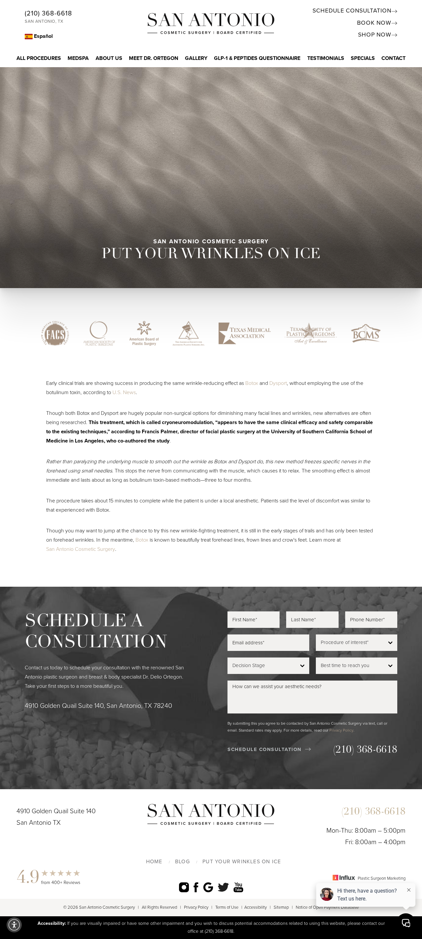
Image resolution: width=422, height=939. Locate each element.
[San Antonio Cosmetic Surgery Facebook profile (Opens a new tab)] (196, 887)
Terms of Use (226, 907)
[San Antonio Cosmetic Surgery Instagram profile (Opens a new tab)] (184, 887)
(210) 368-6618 (48, 13)
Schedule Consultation (352, 10)
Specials (363, 58)
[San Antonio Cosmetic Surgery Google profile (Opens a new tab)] (208, 887)
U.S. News (124, 392)
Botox (251, 383)
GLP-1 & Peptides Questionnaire (257, 58)
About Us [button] (109, 58)
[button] (14, 924)
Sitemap (281, 907)
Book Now (374, 22)
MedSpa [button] (78, 58)
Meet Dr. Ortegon (153, 58)
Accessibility (255, 907)
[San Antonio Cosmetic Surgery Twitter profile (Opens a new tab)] (223, 887)
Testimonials (325, 58)
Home (154, 861)
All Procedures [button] (38, 58)
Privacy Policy (341, 730)
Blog (182, 861)
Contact (393, 58)
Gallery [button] (196, 58)
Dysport (278, 383)
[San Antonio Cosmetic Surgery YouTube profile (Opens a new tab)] (238, 887)
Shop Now (374, 34)
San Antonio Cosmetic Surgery (80, 549)
